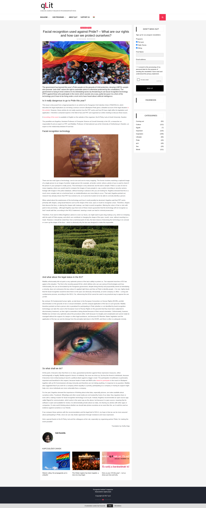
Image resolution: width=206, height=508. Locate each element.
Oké (110, 506)
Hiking (139, 48)
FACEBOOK (151, 100)
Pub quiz (140, 42)
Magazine (44, 17)
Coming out (140, 121)
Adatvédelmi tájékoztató (103, 492)
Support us (85, 17)
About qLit (73, 17)
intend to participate (103, 380)
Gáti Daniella (82, 39)
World (138, 149)
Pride (89, 28)
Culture (138, 124)
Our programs (58, 17)
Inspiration (139, 134)
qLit (137, 143)
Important (83, 28)
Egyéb (138, 127)
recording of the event (51, 117)
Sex (137, 146)
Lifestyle (139, 137)
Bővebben (117, 505)
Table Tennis (141, 45)
